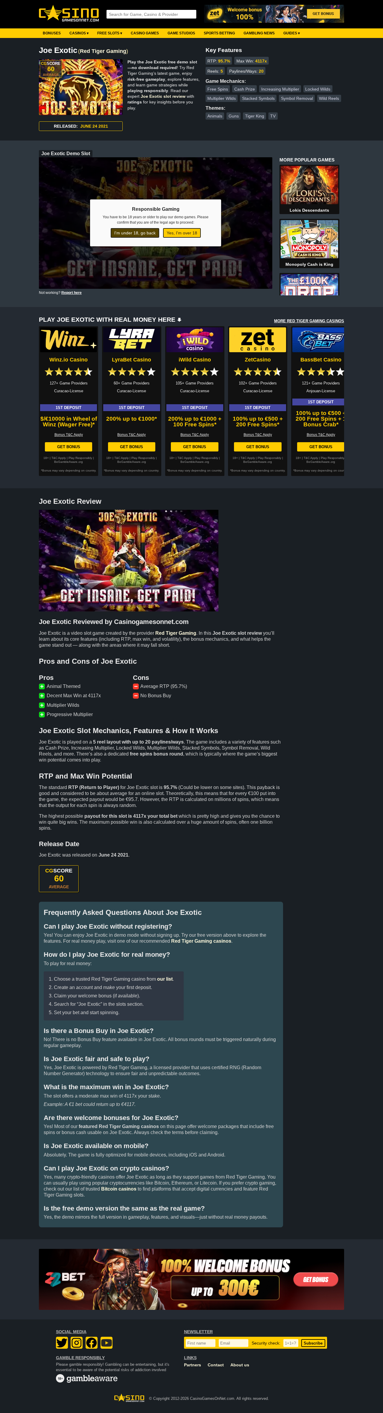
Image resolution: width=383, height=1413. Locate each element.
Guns (234, 116)
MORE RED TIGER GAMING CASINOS (309, 321)
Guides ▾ (291, 33)
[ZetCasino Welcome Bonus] (274, 14)
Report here (71, 293)
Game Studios (181, 33)
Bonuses (52, 33)
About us (239, 1365)
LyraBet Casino (131, 359)
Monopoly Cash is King (309, 264)
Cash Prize (244, 89)
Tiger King (254, 116)
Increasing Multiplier (280, 89)
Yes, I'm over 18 (182, 233)
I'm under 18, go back (135, 233)
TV (273, 116)
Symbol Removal (297, 98)
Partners (192, 1365)
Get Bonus (68, 447)
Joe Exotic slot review (163, 96)
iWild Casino (195, 359)
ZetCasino (258, 359)
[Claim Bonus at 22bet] (191, 1279)
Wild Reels (329, 98)
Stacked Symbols (258, 98)
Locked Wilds (317, 89)
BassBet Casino (320, 359)
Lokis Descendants (309, 210)
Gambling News (259, 33)
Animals (214, 116)
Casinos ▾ (79, 33)
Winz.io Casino (68, 359)
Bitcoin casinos (118, 1188)
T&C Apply (58, 458)
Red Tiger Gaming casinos (201, 941)
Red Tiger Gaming (103, 51)
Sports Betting (219, 33)
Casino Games (145, 33)
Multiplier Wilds (221, 98)
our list (165, 979)
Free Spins (217, 89)
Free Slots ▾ (109, 33)
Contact (216, 1365)
